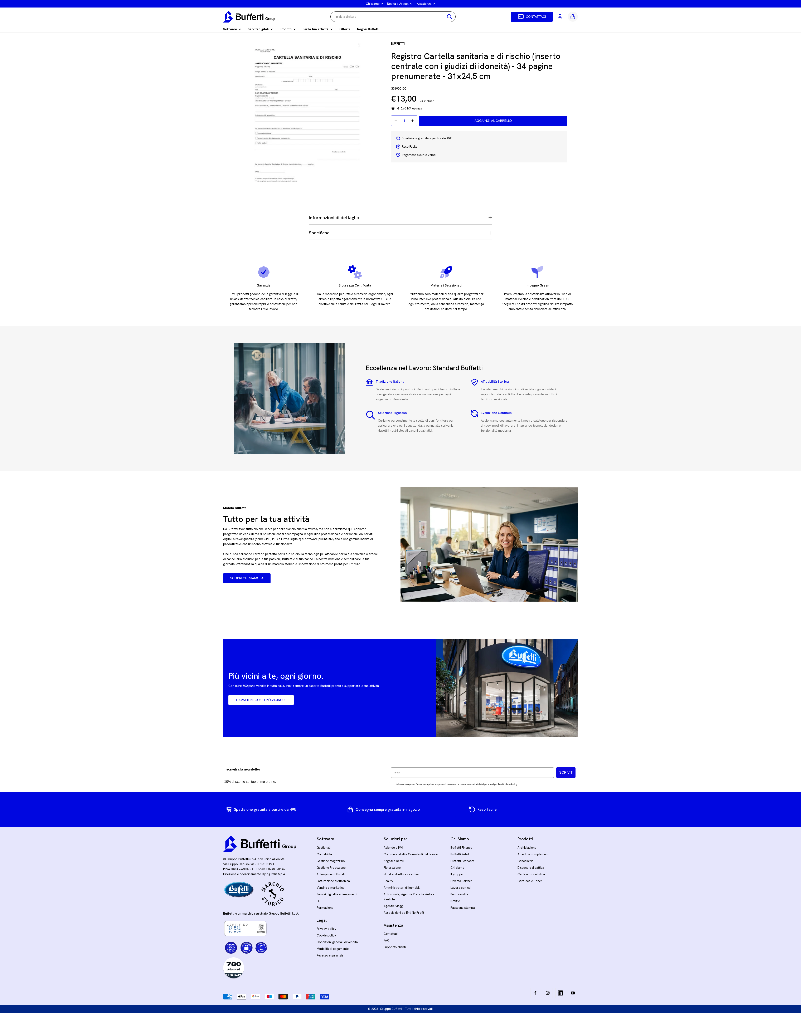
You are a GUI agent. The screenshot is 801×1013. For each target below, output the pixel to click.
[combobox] (393, 17)
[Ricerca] (449, 16)
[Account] (560, 16)
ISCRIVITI (565, 772)
